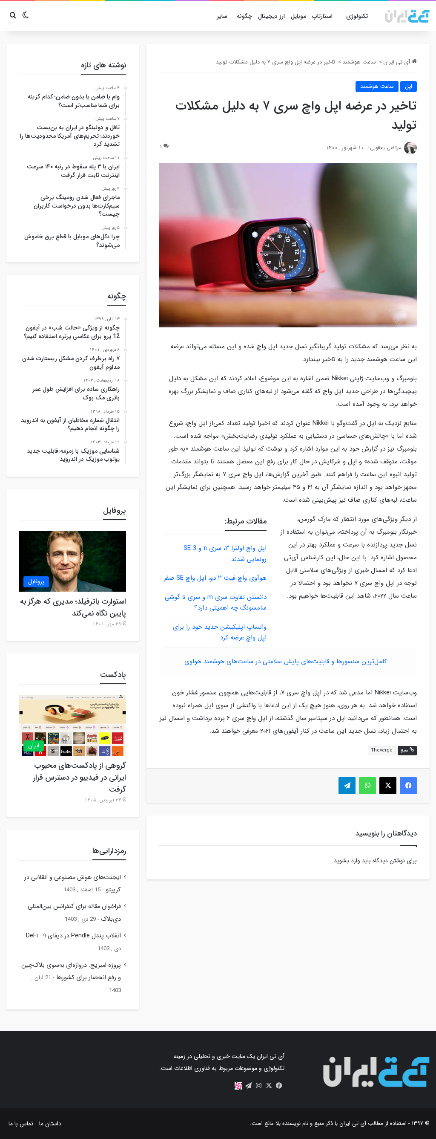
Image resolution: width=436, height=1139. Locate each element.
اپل (408, 86)
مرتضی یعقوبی (385, 148)
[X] (269, 1086)
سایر (222, 16)
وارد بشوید (347, 860)
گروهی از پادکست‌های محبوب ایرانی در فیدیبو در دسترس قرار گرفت (79, 777)
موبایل (298, 16)
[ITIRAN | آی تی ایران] (407, 16)
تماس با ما (21, 1123)
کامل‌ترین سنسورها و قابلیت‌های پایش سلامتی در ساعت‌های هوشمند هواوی (285, 661)
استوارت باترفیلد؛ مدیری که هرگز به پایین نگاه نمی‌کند (73, 607)
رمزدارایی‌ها (109, 851)
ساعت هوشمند (359, 62)
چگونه (244, 16)
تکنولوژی (357, 16)
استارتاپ (322, 16)
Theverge (382, 750)
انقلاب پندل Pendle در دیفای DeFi (73, 936)
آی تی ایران (397, 62)
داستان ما (50, 1123)
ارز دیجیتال (271, 16)
